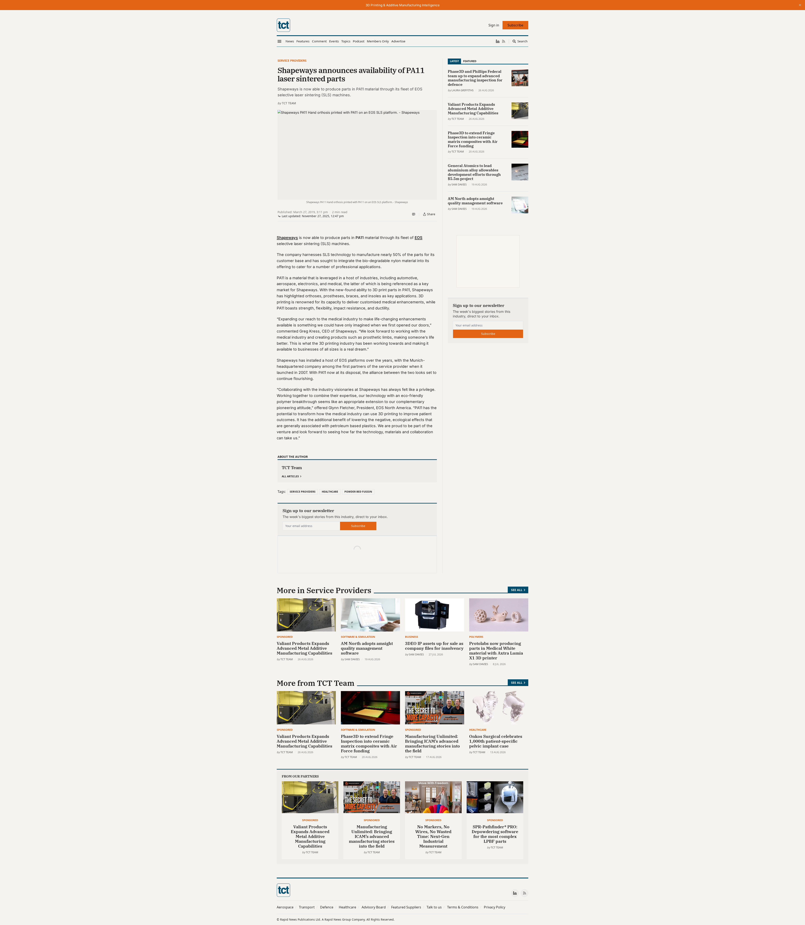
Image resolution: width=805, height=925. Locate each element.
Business (411, 637)
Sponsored (285, 637)
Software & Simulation (358, 637)
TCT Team (289, 103)
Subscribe (358, 526)
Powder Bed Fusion (358, 491)
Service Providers (292, 61)
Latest (454, 61)
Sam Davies (459, 184)
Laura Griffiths (463, 90)
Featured (469, 61)
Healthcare (330, 491)
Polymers (476, 637)
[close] (800, 5)
